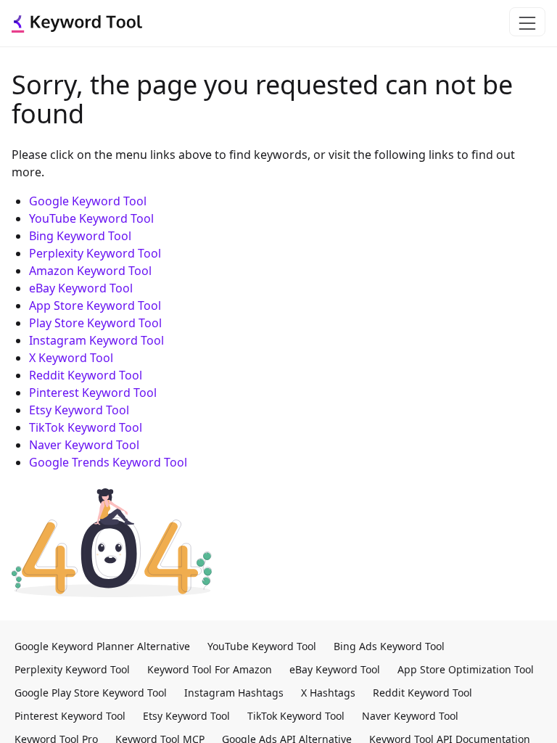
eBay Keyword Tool (81, 288)
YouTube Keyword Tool (91, 218)
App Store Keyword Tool (95, 305)
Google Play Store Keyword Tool (91, 692)
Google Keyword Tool (88, 201)
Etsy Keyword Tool (79, 410)
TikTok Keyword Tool (85, 427)
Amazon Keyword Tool (90, 271)
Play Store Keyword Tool (95, 323)
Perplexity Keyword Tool (95, 253)
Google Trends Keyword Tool (108, 462)
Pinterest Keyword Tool (93, 393)
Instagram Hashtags (234, 692)
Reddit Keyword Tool (85, 375)
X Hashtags (328, 692)
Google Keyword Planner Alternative (102, 646)
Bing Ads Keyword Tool (389, 646)
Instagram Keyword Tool (96, 340)
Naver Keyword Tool (84, 445)
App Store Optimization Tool (465, 669)
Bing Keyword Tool (80, 236)
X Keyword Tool (71, 358)
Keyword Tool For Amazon (209, 669)
